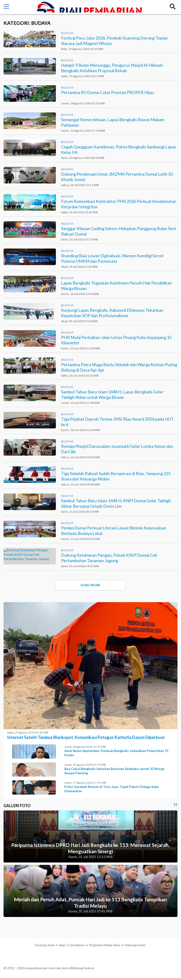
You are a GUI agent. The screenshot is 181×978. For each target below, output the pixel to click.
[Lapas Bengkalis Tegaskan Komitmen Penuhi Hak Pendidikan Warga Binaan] (30, 284)
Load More (90, 585)
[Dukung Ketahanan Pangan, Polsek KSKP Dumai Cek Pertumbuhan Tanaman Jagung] (30, 556)
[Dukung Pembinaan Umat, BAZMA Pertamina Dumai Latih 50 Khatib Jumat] (30, 175)
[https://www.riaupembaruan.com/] (88, 7)
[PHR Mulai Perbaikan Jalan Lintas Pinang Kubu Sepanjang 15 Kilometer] (30, 338)
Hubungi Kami (135, 945)
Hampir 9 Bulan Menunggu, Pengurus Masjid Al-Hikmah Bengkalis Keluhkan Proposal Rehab (112, 67)
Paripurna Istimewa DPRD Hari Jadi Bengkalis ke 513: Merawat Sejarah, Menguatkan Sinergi (90, 848)
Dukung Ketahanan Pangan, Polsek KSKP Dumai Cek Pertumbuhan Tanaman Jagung (109, 557)
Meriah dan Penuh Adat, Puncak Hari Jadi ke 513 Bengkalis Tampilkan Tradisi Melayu (90, 902)
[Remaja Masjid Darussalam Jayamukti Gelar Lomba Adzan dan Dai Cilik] (30, 447)
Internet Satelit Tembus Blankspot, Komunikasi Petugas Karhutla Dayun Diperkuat (86, 737)
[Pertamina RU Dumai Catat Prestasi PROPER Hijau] (30, 93)
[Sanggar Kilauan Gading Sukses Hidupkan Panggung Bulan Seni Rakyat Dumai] (30, 229)
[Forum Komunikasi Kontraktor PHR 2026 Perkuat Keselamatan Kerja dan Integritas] (30, 202)
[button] (6, 7)
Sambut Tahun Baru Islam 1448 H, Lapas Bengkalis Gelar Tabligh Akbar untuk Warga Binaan (112, 394)
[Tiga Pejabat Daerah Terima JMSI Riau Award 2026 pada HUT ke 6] (30, 420)
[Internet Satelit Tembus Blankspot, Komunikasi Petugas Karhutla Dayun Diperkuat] (90, 728)
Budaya (67, 33)
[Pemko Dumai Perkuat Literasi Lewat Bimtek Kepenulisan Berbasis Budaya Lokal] (30, 529)
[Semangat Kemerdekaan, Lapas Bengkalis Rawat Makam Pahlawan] (30, 120)
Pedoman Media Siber (105, 945)
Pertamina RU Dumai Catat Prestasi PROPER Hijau (107, 92)
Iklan (62, 945)
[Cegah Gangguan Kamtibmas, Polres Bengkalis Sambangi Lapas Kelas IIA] (30, 148)
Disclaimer (77, 945)
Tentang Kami (44, 945)
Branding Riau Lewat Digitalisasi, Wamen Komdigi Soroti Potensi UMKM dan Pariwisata (112, 258)
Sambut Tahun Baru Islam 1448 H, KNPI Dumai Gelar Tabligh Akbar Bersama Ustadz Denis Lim (116, 503)
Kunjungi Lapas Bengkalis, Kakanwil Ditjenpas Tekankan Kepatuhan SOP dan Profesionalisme (112, 312)
